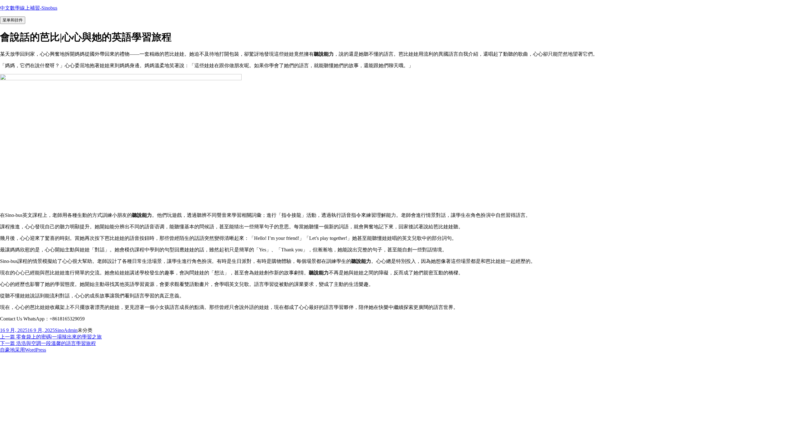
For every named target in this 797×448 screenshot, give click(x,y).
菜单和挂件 (12, 20)
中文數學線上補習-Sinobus (28, 8)
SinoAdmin (66, 330)
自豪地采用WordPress (23, 349)
